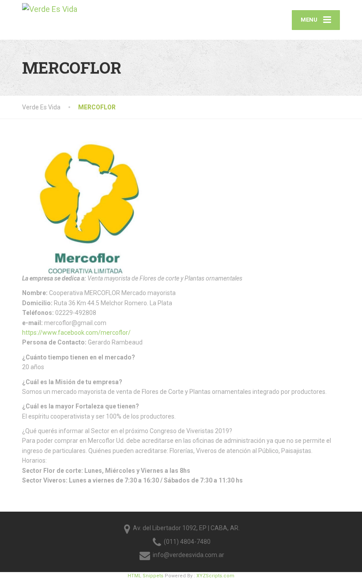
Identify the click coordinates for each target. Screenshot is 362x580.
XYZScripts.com (215, 576)
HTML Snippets (145, 576)
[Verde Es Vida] (49, 8)
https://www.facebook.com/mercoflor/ (76, 332)
